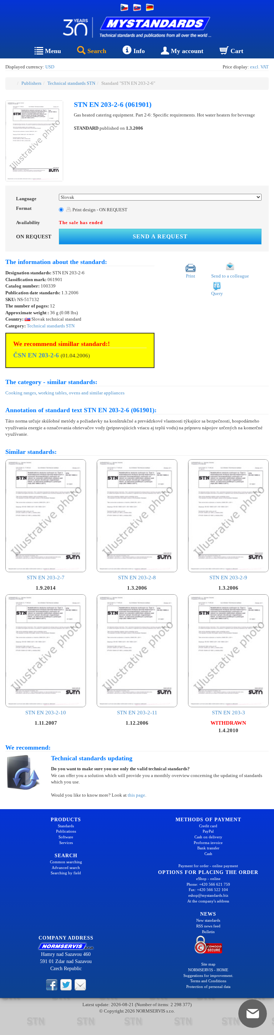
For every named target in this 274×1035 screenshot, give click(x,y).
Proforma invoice (208, 842)
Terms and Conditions (208, 981)
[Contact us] (80, 984)
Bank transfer (208, 848)
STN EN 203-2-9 (228, 577)
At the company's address (208, 901)
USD (49, 66)
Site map (208, 964)
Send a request (160, 236)
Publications (66, 831)
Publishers (31, 83)
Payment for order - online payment (208, 866)
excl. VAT (259, 66)
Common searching (66, 862)
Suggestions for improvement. (208, 975)
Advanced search (66, 867)
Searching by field (66, 873)
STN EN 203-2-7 (46, 577)
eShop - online (208, 878)
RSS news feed (208, 926)
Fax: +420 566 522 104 (208, 889)
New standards (208, 920)
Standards (66, 826)
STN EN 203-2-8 (137, 577)
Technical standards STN (71, 83)
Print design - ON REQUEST (99, 209)
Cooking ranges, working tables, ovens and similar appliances (65, 392)
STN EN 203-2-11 (137, 712)
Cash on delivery (208, 837)
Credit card (208, 826)
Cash (208, 854)
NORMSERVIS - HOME (208, 970)
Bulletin (208, 932)
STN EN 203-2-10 (45, 712)
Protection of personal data (208, 986)
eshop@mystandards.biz (208, 895)
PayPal (208, 831)
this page (136, 795)
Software (66, 837)
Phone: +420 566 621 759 (208, 884)
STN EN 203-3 (228, 712)
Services (66, 842)
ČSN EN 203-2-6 (36, 355)
